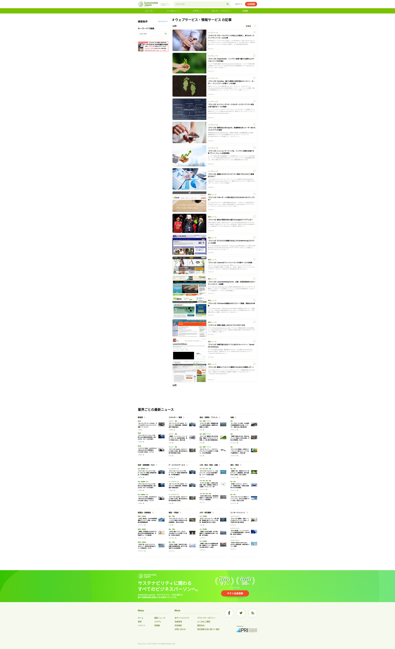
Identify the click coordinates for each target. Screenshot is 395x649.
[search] (227, 4)
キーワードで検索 (146, 28)
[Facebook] (229, 613)
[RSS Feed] (252, 613)
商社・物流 (234, 465)
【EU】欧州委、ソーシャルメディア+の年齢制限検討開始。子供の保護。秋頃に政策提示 (240, 532)
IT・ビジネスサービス (177, 465)
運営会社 (201, 625)
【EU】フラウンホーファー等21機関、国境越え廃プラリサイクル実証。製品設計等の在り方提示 (209, 520)
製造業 (140, 417)
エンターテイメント (238, 512)
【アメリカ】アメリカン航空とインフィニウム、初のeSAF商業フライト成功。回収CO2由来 (239, 498)
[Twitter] (241, 613)
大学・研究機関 (205, 512)
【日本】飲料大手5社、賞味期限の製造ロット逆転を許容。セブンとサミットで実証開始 (209, 497)
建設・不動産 (174, 512)
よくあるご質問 (203, 621)
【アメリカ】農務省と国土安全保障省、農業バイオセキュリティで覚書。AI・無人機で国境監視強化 (209, 438)
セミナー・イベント (220, 10)
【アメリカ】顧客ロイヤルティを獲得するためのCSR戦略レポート (231, 367)
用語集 (245, 10)
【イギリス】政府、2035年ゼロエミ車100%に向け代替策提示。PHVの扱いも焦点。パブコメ (147, 450)
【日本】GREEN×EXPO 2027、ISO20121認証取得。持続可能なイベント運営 (240, 544)
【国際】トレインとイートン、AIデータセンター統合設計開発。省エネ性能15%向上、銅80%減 (178, 438)
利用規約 (178, 625)
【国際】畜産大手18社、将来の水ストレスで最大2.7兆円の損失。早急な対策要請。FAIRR (239, 438)
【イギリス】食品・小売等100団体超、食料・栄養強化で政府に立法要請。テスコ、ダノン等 (209, 484)
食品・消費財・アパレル (209, 417)
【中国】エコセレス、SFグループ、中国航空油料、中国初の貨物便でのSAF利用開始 (239, 485)
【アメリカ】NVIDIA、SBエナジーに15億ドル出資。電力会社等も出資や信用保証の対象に (178, 451)
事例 (140, 621)
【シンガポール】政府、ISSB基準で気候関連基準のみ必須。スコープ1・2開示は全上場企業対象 (239, 425)
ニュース (148, 10)
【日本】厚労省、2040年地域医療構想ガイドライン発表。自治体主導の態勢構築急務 (147, 520)
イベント (141, 625)
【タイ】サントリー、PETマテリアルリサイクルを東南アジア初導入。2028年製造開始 (209, 451)
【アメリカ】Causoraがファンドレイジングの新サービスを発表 (230, 262)
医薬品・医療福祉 (144, 512)
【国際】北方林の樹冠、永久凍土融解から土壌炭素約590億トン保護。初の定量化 (209, 533)
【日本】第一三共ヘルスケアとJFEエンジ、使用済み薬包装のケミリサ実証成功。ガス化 (147, 546)
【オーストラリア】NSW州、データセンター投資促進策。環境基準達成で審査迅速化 (178, 425)
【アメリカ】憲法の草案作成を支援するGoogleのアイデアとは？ (230, 219)
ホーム (140, 617)
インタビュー (172, 10)
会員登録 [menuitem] (251, 4)
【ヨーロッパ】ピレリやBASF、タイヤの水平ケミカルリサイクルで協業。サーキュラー (147, 425)
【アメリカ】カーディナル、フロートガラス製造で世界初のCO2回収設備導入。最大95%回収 (178, 520)
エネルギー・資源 (175, 417)
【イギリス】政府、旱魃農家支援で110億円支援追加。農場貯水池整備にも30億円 (209, 425)
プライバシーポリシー (206, 617)
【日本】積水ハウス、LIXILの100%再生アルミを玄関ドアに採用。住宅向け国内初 (178, 533)
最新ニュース (212, 194)
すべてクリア (163, 21)
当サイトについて (182, 617)
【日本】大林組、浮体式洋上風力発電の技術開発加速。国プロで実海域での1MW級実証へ (178, 546)
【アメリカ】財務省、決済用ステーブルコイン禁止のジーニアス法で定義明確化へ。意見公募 (239, 451)
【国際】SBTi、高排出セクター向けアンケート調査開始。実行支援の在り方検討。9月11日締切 (239, 472)
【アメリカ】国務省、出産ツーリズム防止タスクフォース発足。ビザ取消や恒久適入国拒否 (239, 520)
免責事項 (178, 621)
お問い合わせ (180, 629)
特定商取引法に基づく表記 (208, 629)
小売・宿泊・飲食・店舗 (209, 465)
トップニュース (213, 32)
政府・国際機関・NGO (146, 465)
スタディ (196, 10)
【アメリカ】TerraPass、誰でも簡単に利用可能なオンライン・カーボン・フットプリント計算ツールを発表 (231, 82)
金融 (232, 417)
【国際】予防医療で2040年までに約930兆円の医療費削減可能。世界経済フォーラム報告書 (147, 533)
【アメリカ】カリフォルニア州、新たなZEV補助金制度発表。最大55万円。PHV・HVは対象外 (147, 437)
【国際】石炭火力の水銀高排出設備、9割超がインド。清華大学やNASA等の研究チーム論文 (209, 545)
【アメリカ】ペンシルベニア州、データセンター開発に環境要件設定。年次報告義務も (147, 472)
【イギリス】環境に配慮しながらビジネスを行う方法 (226, 325)
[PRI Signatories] (247, 629)
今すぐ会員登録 (235, 593)
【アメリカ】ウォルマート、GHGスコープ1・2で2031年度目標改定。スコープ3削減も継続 (209, 472)
